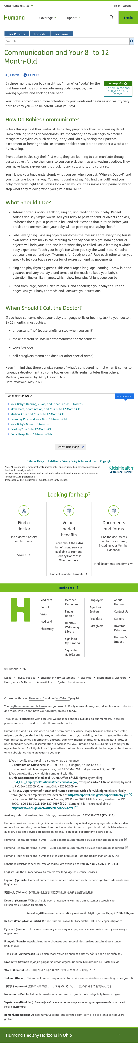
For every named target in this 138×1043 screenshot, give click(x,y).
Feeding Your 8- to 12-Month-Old (31, 429)
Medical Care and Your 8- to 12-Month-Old (38, 414)
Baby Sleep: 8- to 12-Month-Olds (31, 434)
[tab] (124, 396)
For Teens (61, 34)
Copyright (106, 461)
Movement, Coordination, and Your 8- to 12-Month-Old (45, 409)
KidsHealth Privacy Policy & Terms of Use (72, 461)
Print (31, 75)
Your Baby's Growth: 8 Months (30, 424)
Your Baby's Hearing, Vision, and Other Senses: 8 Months (46, 404)
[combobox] (69, 41)
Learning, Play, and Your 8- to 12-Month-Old (39, 419)
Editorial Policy (35, 461)
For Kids (39, 34)
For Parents (17, 34)
